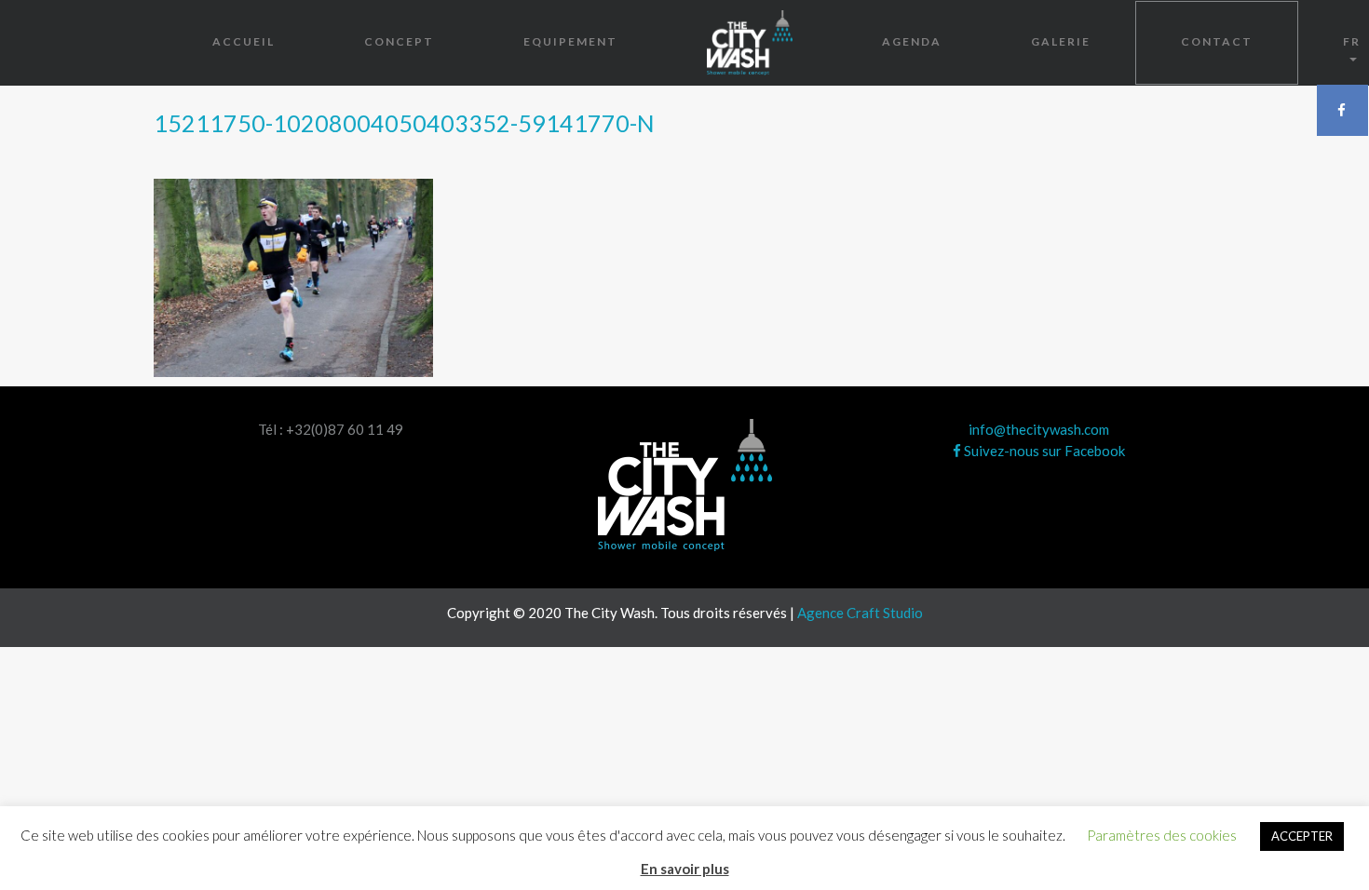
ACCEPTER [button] (1302, 836)
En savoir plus (685, 868)
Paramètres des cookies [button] (1162, 835)
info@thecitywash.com (1039, 429)
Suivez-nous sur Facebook (1043, 450)
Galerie (1061, 41)
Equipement (570, 41)
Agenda (912, 41)
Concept (399, 41)
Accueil (243, 41)
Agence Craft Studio (860, 612)
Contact (1217, 41)
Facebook (1342, 109)
